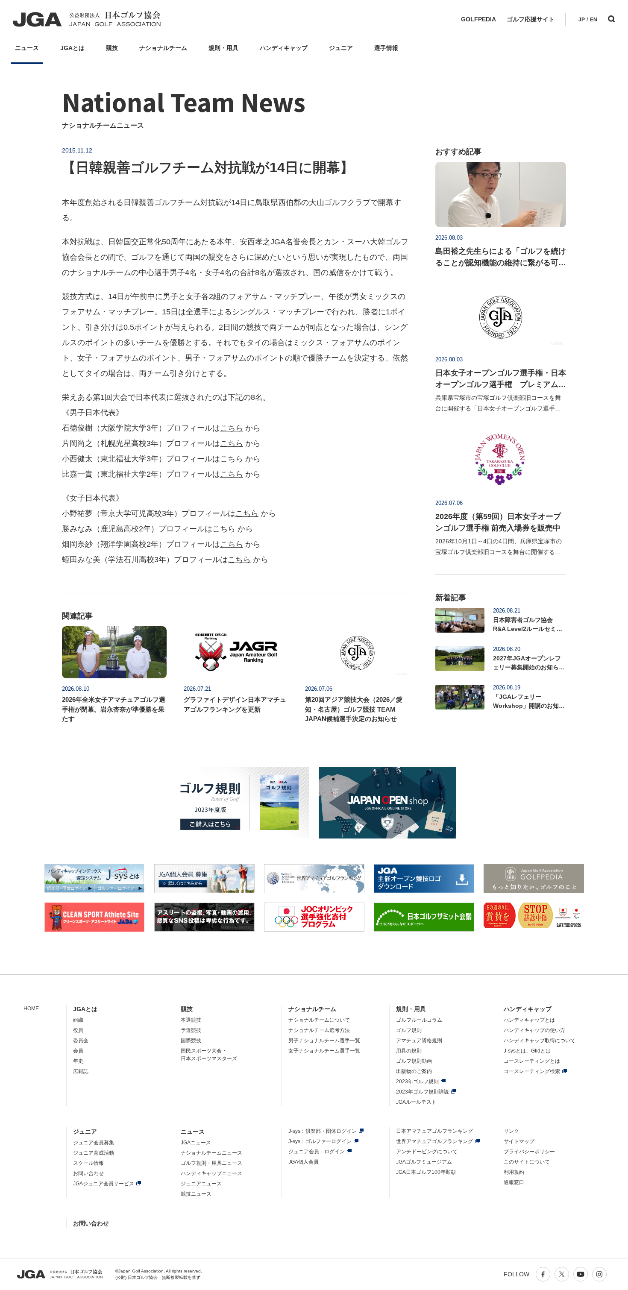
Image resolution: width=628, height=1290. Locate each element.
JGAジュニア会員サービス (103, 1184)
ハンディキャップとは (529, 1020)
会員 (78, 1051)
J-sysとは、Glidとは (527, 1051)
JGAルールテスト (416, 1102)
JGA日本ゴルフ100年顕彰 (426, 1172)
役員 (78, 1030)
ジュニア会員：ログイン (316, 1152)
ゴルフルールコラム (419, 1020)
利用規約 (514, 1172)
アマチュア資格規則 (419, 1041)
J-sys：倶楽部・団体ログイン (322, 1131)
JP (581, 20)
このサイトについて (527, 1162)
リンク (511, 1131)
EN (593, 20)
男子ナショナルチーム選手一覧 (324, 1041)
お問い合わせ (88, 1173)
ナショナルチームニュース (211, 1153)
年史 (78, 1061)
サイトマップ (519, 1141)
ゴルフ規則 (409, 1030)
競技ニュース (196, 1194)
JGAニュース (196, 1143)
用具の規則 (409, 1051)
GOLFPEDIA (478, 19)
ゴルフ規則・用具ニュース (211, 1163)
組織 (78, 1020)
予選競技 (191, 1030)
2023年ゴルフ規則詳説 (422, 1092)
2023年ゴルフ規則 (417, 1082)
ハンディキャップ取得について (539, 1041)
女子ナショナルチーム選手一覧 (324, 1051)
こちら (231, 428)
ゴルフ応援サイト (531, 19)
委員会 (80, 1041)
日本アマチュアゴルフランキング (434, 1131)
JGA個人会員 (303, 1162)
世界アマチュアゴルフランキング (434, 1141)
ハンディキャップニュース (211, 1173)
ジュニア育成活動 (93, 1153)
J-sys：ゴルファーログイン (320, 1141)
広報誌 (80, 1071)
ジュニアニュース (201, 1184)
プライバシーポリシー (529, 1152)
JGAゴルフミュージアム (424, 1162)
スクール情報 (88, 1163)
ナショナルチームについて (319, 1020)
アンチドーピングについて (427, 1152)
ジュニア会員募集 (93, 1143)
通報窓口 (514, 1182)
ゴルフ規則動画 (414, 1061)
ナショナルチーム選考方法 (319, 1030)
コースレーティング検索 (532, 1071)
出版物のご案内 (414, 1071)
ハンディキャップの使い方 (534, 1030)
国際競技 (191, 1041)
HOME (31, 1008)
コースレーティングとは (532, 1061)
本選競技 (191, 1020)
